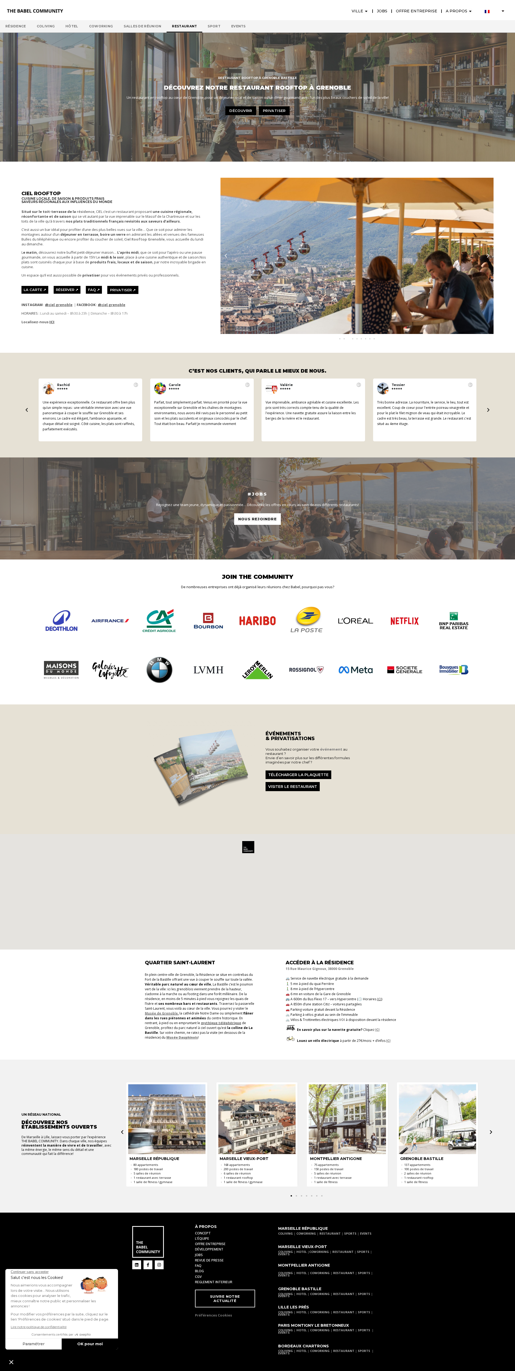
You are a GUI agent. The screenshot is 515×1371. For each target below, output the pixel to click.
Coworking (101, 26)
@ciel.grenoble (58, 304)
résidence (85, 211)
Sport (214, 26)
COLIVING (285, 1233)
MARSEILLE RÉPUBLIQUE (303, 1228)
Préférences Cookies (213, 1315)
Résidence (15, 26)
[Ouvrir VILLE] (366, 11)
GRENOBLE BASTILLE (299, 1288)
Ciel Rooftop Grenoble (144, 239)
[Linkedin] (136, 1264)
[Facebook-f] (148, 1264)
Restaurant (184, 26)
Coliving (46, 26)
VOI (342, 1019)
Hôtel (71, 26)
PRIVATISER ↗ (123, 290)
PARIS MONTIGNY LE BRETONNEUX (313, 1325)
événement (331, 749)
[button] (226, 256)
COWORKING (306, 1233)
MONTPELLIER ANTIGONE (304, 1265)
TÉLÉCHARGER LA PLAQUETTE (298, 774)
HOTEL (301, 1252)
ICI (379, 999)
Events (238, 26)
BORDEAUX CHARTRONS (303, 1346)
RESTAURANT (330, 1233)
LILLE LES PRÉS (293, 1307)
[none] (494, 11)
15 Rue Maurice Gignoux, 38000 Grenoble (320, 968)
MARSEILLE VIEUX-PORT (302, 1246)
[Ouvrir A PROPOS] (470, 11)
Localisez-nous (37, 321)
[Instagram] (159, 1264)
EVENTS (365, 1233)
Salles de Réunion (142, 26)
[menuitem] (494, 11)
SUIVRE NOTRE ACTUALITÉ (225, 1298)
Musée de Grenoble (161, 1013)
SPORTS (350, 1233)
